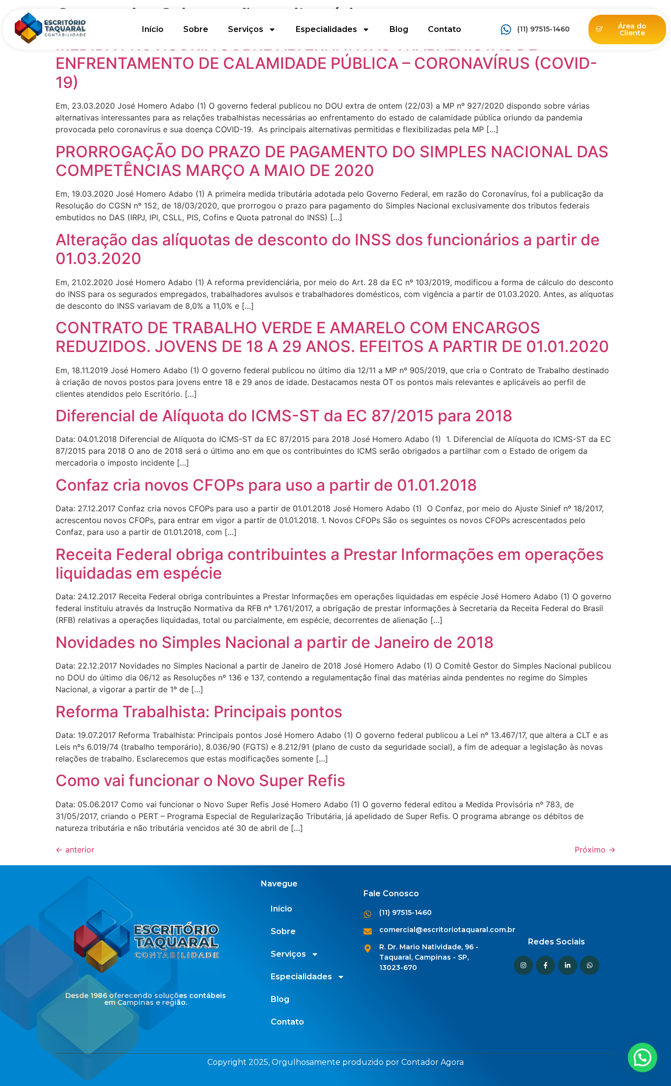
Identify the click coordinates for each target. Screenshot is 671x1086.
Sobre (195, 29)
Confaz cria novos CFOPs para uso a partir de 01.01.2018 (266, 485)
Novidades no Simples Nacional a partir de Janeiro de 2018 (275, 642)
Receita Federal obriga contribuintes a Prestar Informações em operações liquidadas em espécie (330, 564)
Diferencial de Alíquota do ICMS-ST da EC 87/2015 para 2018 (284, 415)
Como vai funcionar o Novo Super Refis (200, 780)
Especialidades (326, 29)
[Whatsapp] (589, 965)
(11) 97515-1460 (543, 29)
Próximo (595, 849)
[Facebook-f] (545, 965)
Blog (399, 29)
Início (153, 29)
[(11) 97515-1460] (506, 29)
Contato (444, 29)
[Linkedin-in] (567, 965)
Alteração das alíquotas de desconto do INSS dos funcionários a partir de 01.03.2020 (328, 249)
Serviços (245, 29)
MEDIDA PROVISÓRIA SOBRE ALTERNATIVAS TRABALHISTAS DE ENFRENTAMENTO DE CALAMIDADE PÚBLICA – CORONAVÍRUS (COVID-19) (326, 63)
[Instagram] (523, 965)
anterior (75, 849)
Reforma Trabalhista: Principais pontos (199, 711)
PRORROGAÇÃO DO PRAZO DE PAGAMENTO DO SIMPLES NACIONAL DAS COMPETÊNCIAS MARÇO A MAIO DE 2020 (332, 161)
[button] (642, 1057)
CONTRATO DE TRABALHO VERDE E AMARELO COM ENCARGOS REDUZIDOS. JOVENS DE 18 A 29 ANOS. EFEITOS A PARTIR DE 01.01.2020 (332, 337)
